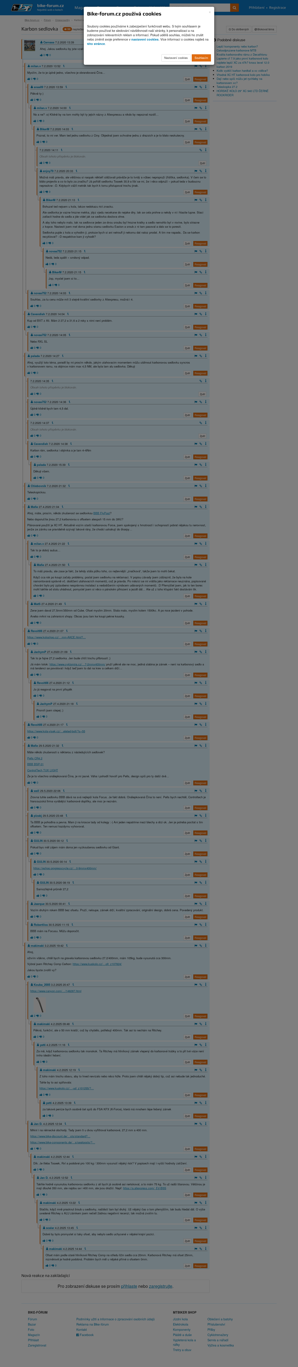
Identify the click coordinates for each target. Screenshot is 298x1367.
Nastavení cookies (176, 58)
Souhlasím (201, 58)
